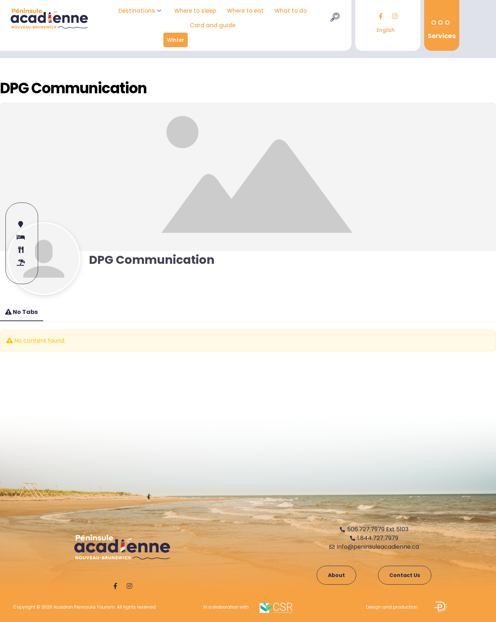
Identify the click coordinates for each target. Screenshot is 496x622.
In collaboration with (226, 607)
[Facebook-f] (380, 16)
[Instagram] (395, 16)
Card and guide (212, 25)
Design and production (392, 607)
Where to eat (245, 11)
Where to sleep (195, 11)
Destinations (136, 11)
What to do (291, 11)
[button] (335, 18)
